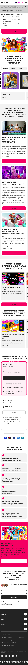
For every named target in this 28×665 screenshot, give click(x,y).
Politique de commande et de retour (9, 642)
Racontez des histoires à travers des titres (13, 335)
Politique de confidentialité (7, 637)
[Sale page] (19, 2)
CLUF (2, 640)
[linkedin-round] (13, 656)
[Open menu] (26, 2)
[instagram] (6, 656)
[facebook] (2, 656)
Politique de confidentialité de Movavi (11, 603)
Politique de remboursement (7, 645)
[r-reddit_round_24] (16, 656)
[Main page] (5, 2)
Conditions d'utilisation (20, 637)
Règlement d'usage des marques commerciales (11, 647)
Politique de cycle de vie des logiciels (13, 640)
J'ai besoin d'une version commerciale (14, 433)
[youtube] (9, 656)
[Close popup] (26, 9)
